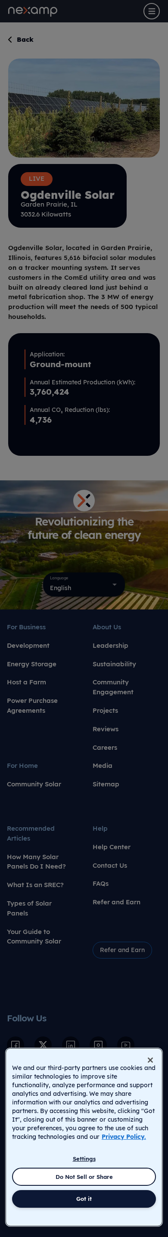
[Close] (150, 1060)
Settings (84, 1158)
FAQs (101, 883)
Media (102, 765)
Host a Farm (26, 682)
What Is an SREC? (35, 885)
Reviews (105, 729)
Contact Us (110, 865)
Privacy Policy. (124, 1137)
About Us (107, 627)
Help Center (112, 847)
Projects (105, 710)
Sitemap (106, 784)
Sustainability (114, 664)
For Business (26, 627)
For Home (22, 765)
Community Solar (34, 784)
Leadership (110, 645)
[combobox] (84, 584)
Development (28, 645)
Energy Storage (31, 664)
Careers (105, 747)
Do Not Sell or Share (84, 1176)
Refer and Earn (116, 902)
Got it (84, 1198)
